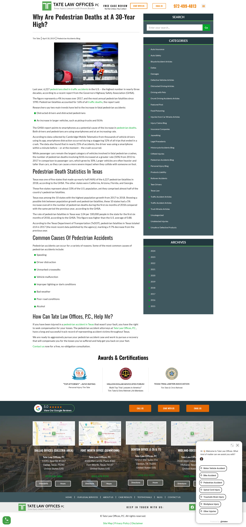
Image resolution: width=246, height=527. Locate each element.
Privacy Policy (122, 523)
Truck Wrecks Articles (160, 209)
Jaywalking (155, 135)
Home (69, 497)
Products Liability (158, 172)
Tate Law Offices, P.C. (125, 328)
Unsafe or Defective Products (164, 227)
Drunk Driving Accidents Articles (165, 98)
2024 (153, 251)
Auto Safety (156, 55)
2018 (153, 287)
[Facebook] (192, 507)
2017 (153, 294)
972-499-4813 (185, 6)
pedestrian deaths (126, 127)
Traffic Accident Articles (161, 196)
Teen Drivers (156, 184)
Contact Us (174, 497)
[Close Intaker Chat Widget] (237, 445)
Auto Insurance (157, 49)
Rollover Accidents (159, 178)
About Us (108, 497)
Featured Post (157, 104)
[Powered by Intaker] (224, 521)
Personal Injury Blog (159, 166)
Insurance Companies (160, 129)
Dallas (153, 67)
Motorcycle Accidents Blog (162, 147)
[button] (203, 6)
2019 (153, 281)
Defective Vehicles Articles (162, 80)
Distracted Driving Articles (162, 86)
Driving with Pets (158, 92)
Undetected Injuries (159, 221)
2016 (153, 300)
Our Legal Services (87, 497)
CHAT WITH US (138, 5)
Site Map (107, 523)
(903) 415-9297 (146, 475)
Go (206, 27)
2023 (153, 257)
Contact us (38, 346)
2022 (153, 263)
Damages (155, 74)
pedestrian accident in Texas (79, 324)
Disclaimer (137, 523)
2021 (153, 269)
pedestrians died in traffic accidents (69, 89)
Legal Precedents (158, 141)
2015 (153, 306)
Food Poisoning (157, 110)
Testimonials (144, 497)
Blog (159, 497)
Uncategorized (157, 215)
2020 (153, 275)
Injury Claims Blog (159, 123)
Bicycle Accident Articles (161, 61)
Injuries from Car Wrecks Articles (165, 117)
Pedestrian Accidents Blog (68, 38)
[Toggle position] (232, 445)
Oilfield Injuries (157, 153)
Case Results (125, 497)
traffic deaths (95, 101)
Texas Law (155, 190)
